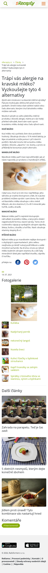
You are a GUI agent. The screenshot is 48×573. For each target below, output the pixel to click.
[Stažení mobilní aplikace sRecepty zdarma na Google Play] (9, 545)
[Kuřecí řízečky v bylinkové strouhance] (5, 360)
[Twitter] (35, 262)
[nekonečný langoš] (5, 342)
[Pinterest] (26, 262)
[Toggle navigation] (43, 3)
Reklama (6, 558)
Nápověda (18, 564)
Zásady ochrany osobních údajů (31, 561)
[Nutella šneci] (5, 351)
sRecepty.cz (7, 62)
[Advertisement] (24, 32)
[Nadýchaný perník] (5, 333)
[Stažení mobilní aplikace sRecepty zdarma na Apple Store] (32, 545)
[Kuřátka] (5, 325)
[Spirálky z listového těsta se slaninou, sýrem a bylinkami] (5, 378)
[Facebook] (18, 262)
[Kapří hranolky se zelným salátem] (5, 369)
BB (3, 272)
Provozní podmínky (21, 558)
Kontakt (36, 558)
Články (18, 62)
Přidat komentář (11, 525)
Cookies (6, 564)
